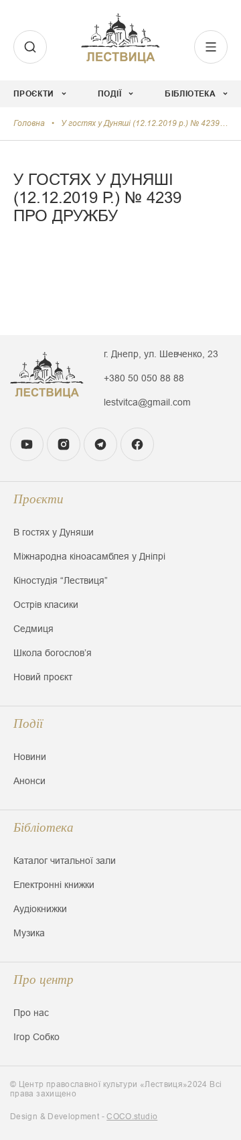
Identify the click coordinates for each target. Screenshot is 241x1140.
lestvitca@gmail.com (147, 402)
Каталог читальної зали (64, 860)
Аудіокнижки (40, 908)
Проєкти (38, 499)
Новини (29, 756)
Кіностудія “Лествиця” (60, 580)
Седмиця (33, 628)
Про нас (31, 1012)
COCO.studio (131, 1116)
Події (28, 723)
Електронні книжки (53, 884)
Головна (29, 123)
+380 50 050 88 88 (144, 378)
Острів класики (45, 604)
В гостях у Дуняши (53, 532)
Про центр (43, 979)
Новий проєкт (42, 677)
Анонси (29, 780)
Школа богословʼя (52, 652)
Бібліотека (43, 827)
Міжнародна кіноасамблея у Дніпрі (89, 556)
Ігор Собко (36, 1036)
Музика (29, 933)
